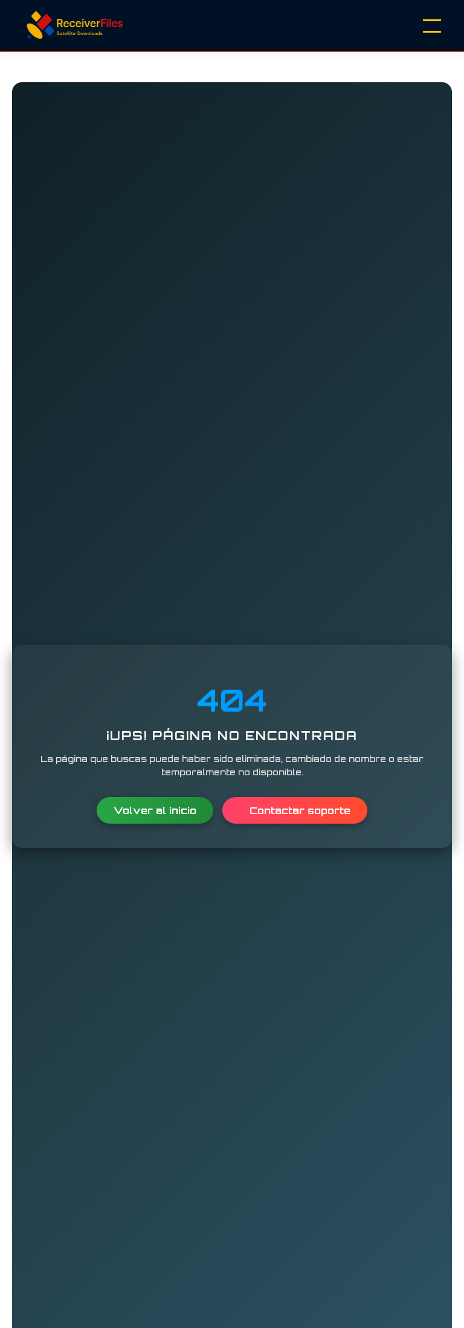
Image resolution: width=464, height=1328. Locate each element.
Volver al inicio (155, 810)
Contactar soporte (298, 810)
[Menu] (432, 26)
